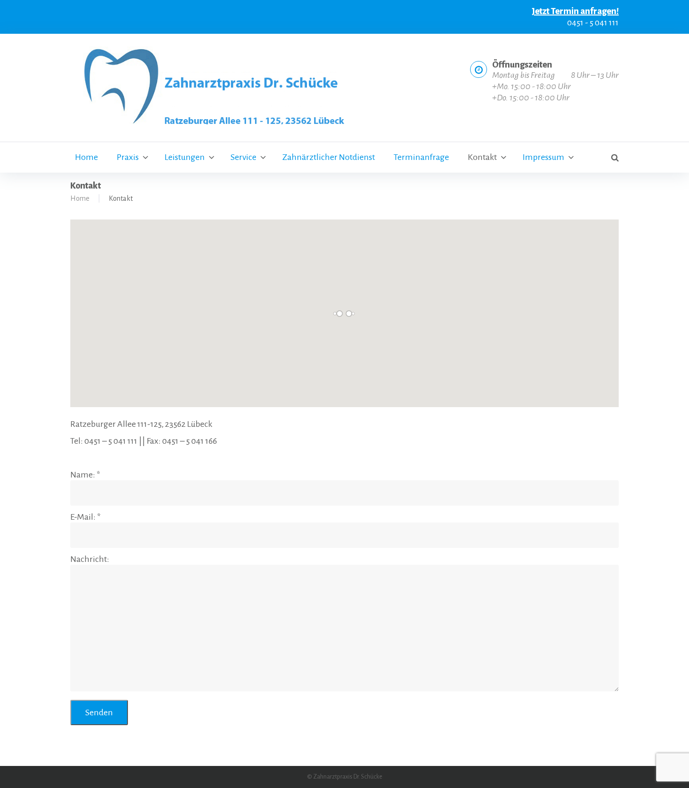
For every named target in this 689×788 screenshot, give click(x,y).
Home (86, 157)
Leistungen (185, 157)
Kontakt (482, 157)
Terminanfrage (421, 157)
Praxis (128, 157)
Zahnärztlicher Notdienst (328, 157)
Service (243, 157)
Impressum (543, 157)
